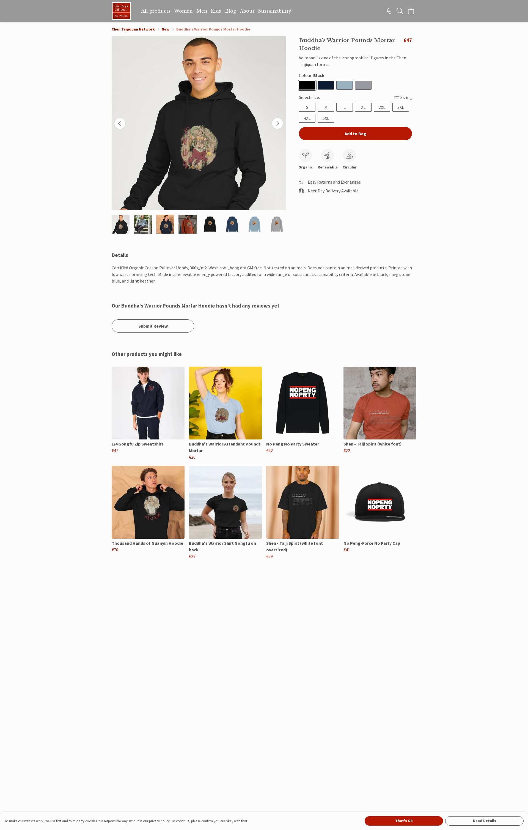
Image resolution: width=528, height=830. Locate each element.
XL (363, 107)
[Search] (399, 10)
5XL (326, 118)
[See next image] (277, 123)
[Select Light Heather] (363, 85)
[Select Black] (307, 85)
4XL (307, 118)
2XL (382, 107)
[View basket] (410, 10)
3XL (400, 107)
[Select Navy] (326, 85)
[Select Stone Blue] (344, 85)
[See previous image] (119, 123)
